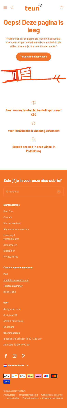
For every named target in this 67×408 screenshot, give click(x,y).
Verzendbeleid (13, 398)
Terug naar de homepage (33, 56)
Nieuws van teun (12, 223)
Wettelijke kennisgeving (52, 395)
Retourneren (10, 244)
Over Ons (8, 211)
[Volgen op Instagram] (14, 356)
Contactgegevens (31, 398)
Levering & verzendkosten (11, 237)
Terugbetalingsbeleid (28, 395)
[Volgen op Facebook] (5, 356)
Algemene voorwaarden (16, 229)
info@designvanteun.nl (15, 280)
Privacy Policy (10, 256)
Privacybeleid (9, 395)
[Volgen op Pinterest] (23, 356)
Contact (7, 217)
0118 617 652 (9, 291)
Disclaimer (9, 250)
